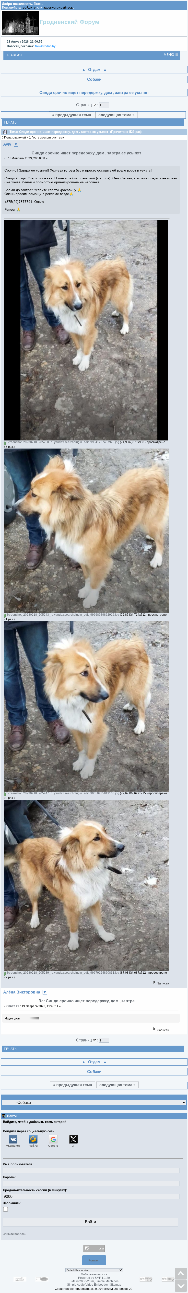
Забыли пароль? (14, 1234)
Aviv (7, 144)
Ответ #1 (12, 1006)
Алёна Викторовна (21, 992)
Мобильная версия (94, 1274)
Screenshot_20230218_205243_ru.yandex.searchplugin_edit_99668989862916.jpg (62, 614)
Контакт (94, 1260)
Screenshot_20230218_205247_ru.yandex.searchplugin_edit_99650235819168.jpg (62, 793)
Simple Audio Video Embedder (87, 1284)
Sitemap (115, 1284)
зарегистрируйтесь (58, 7)
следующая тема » (116, 115)
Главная (14, 55)
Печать (10, 122)
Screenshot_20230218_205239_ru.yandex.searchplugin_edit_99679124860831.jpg (62, 972)
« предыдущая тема (71, 115)
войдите (29, 7)
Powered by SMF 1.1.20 (94, 1278)
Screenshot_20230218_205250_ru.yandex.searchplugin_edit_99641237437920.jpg (62, 442)
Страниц (84, 105)
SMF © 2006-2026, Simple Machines (94, 1281)
